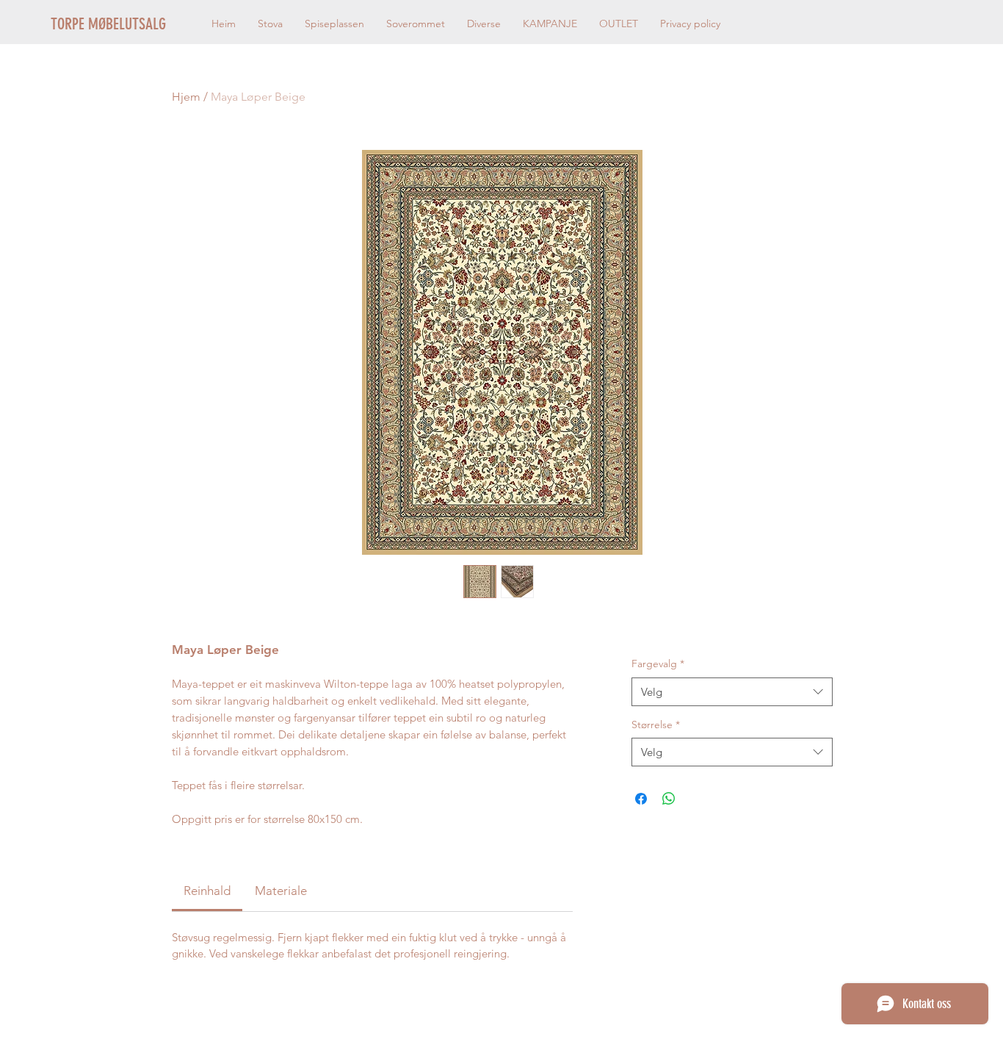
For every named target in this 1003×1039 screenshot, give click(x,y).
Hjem (186, 97)
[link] (207, 890)
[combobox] (731, 691)
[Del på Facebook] (641, 799)
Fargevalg (657, 663)
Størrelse (655, 724)
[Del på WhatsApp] (669, 799)
